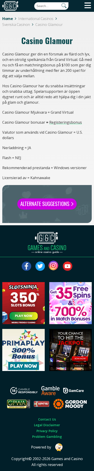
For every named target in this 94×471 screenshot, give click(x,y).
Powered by (41, 447)
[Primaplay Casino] (23, 369)
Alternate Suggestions (45, 204)
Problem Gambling (47, 436)
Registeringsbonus (65, 122)
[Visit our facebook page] (26, 266)
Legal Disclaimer (47, 425)
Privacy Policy (47, 431)
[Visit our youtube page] (67, 266)
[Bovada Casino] (70, 369)
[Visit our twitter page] (40, 266)
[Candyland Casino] (70, 322)
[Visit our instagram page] (54, 266)
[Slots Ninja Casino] (23, 322)
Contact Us (47, 419)
